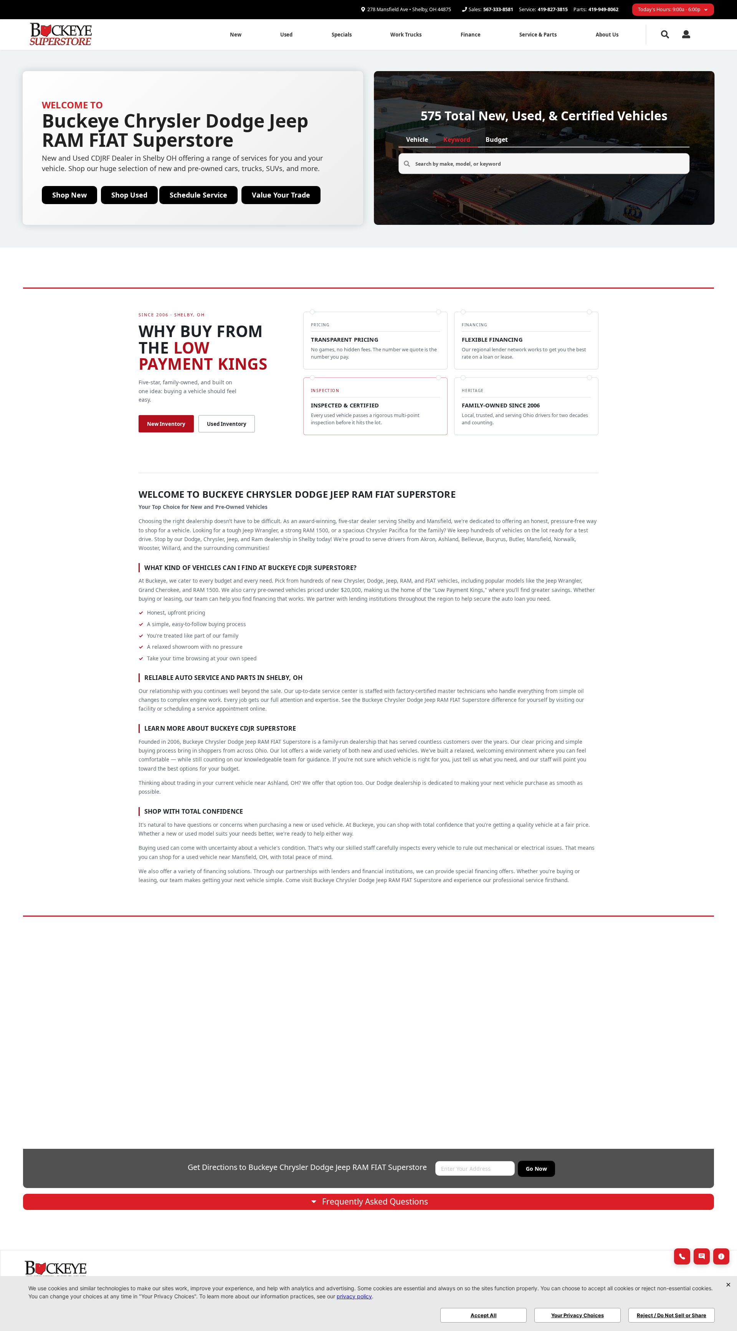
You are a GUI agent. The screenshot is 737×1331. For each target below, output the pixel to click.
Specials (342, 34)
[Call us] (682, 1256)
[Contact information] (721, 1256)
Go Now (536, 1168)
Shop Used (129, 194)
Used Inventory (226, 423)
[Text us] (702, 1256)
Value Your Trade (281, 194)
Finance (471, 34)
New (235, 34)
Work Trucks (405, 34)
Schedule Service (198, 194)
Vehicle (417, 139)
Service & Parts (538, 34)
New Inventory (166, 423)
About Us (607, 34)
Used (286, 34)
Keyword (456, 139)
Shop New (69, 194)
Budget (497, 139)
